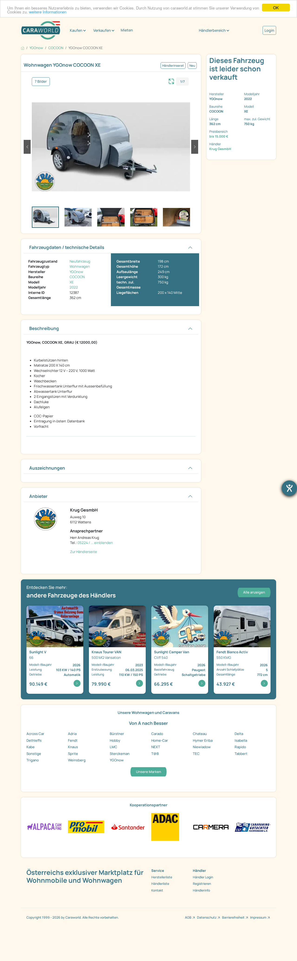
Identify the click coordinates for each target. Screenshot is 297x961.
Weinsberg (77, 760)
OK (276, 7)
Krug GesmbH (220, 149)
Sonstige (33, 753)
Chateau (200, 733)
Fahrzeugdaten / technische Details (66, 247)
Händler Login (203, 877)
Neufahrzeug (80, 261)
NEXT (155, 746)
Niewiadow (202, 746)
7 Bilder (41, 81)
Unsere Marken (148, 771)
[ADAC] (165, 826)
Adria (72, 733)
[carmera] (211, 826)
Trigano (32, 760)
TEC (196, 753)
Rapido (240, 746)
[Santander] (128, 826)
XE (72, 282)
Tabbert (241, 753)
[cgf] (253, 826)
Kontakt (157, 890)
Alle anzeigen (254, 592)
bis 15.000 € (218, 136)
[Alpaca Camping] (44, 826)
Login (269, 30)
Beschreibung (44, 328)
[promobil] (86, 826)
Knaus (73, 746)
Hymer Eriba (203, 740)
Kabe (30, 746)
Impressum (258, 917)
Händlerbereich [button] (212, 30)
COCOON (77, 276)
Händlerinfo (201, 890)
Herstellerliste (161, 877)
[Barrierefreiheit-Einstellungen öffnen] (289, 488)
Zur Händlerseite (83, 551)
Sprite (73, 753)
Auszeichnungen (47, 468)
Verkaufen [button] (102, 30)
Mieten (127, 30)
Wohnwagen (80, 266)
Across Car (35, 733)
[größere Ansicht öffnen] (171, 80)
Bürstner (117, 733)
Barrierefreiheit (233, 917)
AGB (188, 917)
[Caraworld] (40, 30)
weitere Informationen (47, 12)
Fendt (72, 740)
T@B (155, 753)
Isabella (241, 740)
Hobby (115, 740)
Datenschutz (206, 917)
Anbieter (38, 496)
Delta (239, 733)
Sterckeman (119, 753)
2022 (74, 287)
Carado (157, 733)
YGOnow (76, 271)
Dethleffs (34, 740)
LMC (113, 746)
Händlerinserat (173, 65)
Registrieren (202, 883)
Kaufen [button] (76, 30)
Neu (192, 65)
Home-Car (159, 740)
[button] (27, 147)
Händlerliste (160, 883)
